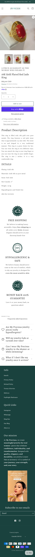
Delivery (6, 393)
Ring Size (7, 419)
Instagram (7, 410)
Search (6, 375)
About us (7, 428)
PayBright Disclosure (11, 397)
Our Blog (7, 423)
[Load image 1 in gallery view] (9, 59)
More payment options (17, 114)
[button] (2, 8)
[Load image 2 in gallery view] (17, 59)
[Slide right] (33, 59)
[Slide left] (2, 59)
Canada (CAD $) (16, 536)
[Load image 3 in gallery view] (26, 59)
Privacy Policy (8, 380)
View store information (11, 124)
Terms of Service (9, 388)
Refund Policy (8, 384)
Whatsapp (7, 415)
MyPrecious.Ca (19, 550)
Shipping (3, 84)
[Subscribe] (33, 513)
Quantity (4, 93)
